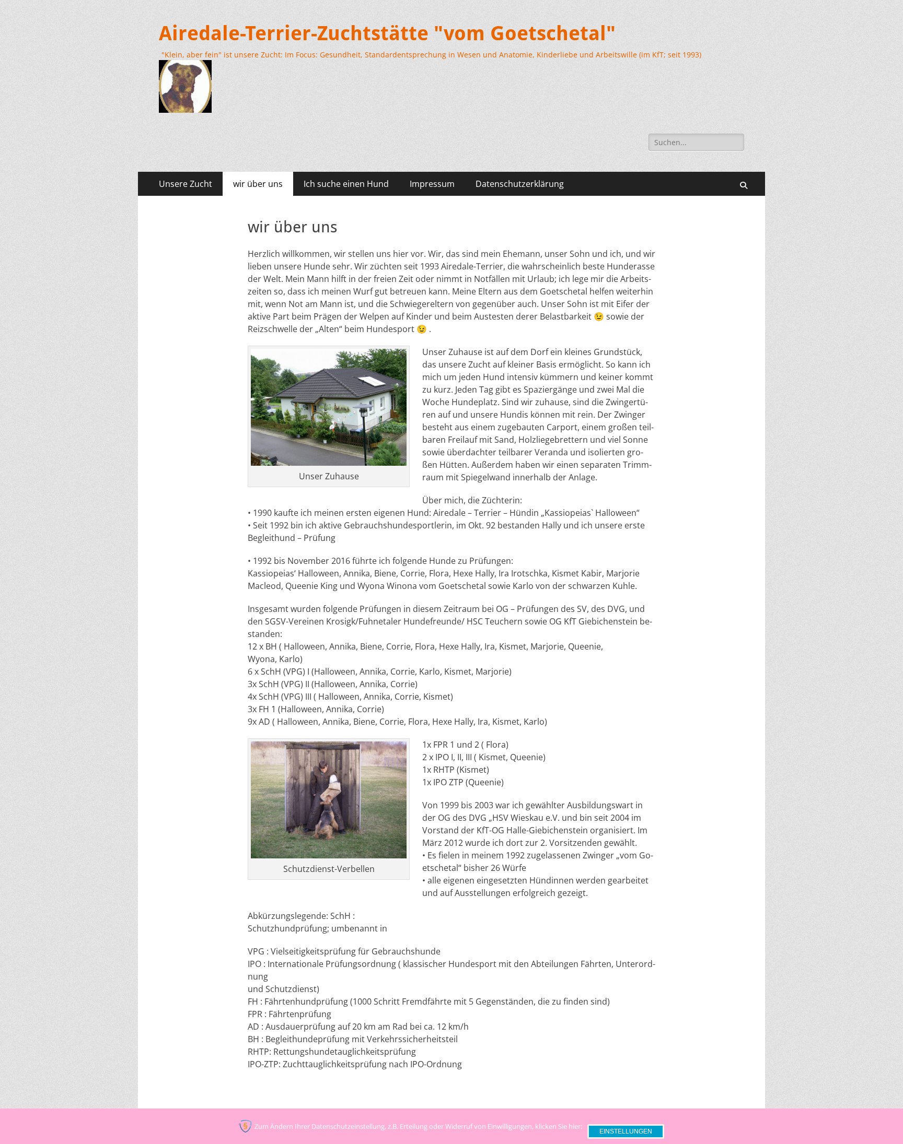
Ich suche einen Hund (346, 184)
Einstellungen (625, 1131)
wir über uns (258, 184)
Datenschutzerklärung (520, 184)
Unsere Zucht (185, 184)
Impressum (432, 184)
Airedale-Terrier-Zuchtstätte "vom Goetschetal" (387, 33)
